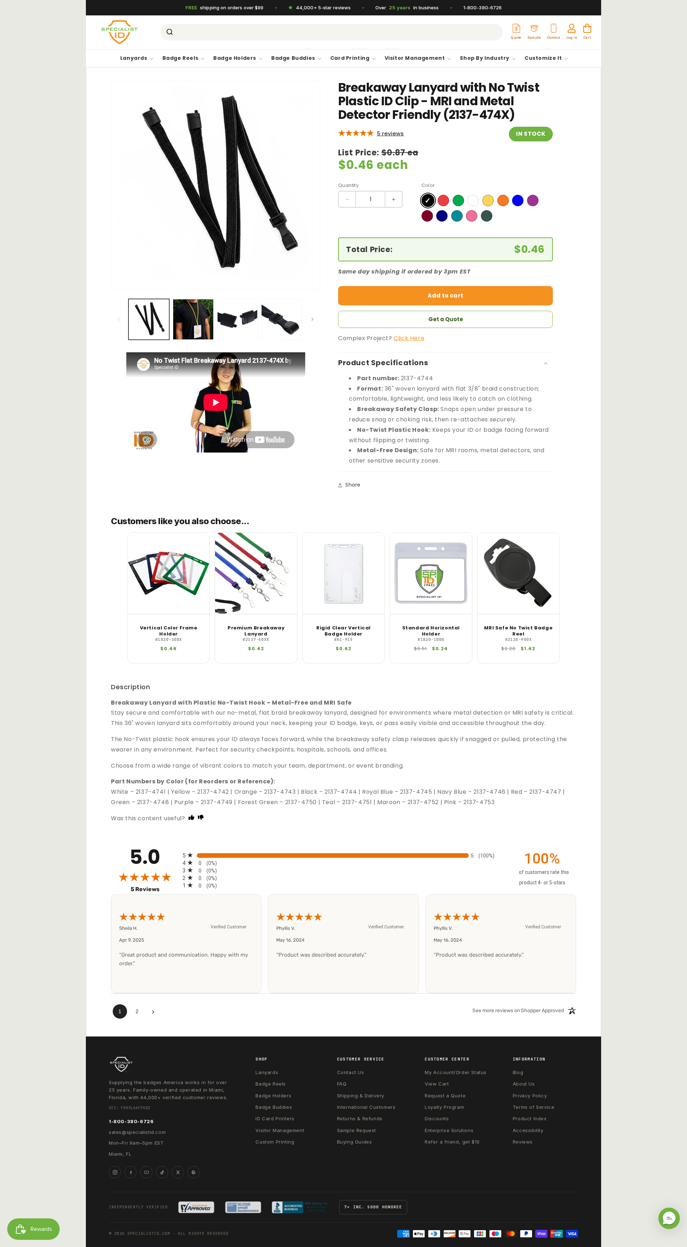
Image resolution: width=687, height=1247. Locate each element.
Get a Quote (445, 319)
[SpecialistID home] (169, 1064)
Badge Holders (234, 58)
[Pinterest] (193, 1172)
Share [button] (353, 484)
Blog (518, 1072)
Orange (503, 200)
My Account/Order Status (456, 1072)
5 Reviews (390, 133)
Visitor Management (415, 58)
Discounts (437, 1118)
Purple (533, 200)
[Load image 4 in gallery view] (281, 319)
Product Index (530, 1118)
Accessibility (528, 1130)
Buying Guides (354, 1142)
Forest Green (486, 216)
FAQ (342, 1084)
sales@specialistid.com (137, 1132)
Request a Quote (445, 1095)
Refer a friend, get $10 (452, 1142)
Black (428, 200)
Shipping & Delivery (360, 1095)
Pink (471, 216)
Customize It (543, 58)
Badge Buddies (293, 58)
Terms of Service (534, 1107)
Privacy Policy (530, 1095)
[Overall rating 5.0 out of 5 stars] (356, 133)
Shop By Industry (485, 58)
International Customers (366, 1107)
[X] (178, 1172)
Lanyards (133, 58)
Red (443, 200)
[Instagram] (115, 1172)
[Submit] (169, 32)
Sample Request (356, 1130)
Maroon (427, 216)
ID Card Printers (274, 1118)
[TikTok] (162, 1172)
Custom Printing (274, 1142)
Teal (457, 216)
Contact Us (350, 1072)
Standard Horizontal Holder (431, 631)
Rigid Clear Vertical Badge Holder (343, 631)
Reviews (523, 1142)
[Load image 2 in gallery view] (193, 319)
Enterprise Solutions (449, 1130)
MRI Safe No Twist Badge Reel (518, 631)
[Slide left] (119, 319)
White (473, 200)
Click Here (409, 338)
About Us (524, 1084)
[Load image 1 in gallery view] (148, 319)
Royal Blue (517, 200)
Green (458, 200)
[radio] (343, 855)
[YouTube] (146, 1172)
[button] (669, 1218)
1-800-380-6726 (482, 7)
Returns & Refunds (360, 1118)
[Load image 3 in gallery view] (237, 319)
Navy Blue (442, 216)
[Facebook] (131, 1172)
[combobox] (331, 32)
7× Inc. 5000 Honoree (373, 1206)
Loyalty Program (444, 1107)
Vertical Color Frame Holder (169, 631)
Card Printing (350, 58)
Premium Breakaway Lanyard (256, 631)
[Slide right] (312, 319)
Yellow (488, 200)
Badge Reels (180, 58)
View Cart (437, 1084)
